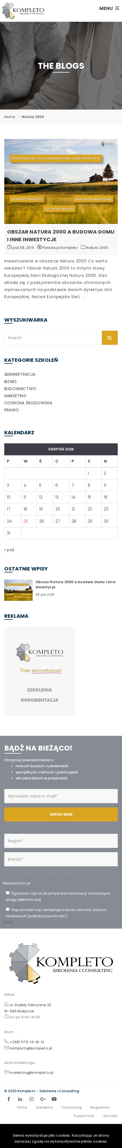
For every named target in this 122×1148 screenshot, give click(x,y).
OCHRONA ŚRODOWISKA (28, 403)
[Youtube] (54, 1098)
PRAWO (11, 410)
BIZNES (10, 381)
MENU (106, 8)
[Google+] (42, 1098)
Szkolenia (44, 1107)
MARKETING (15, 396)
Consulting (72, 1107)
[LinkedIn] (20, 1098)
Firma (22, 1107)
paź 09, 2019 (23, 247)
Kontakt (111, 1115)
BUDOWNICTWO (20, 389)
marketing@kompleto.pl (31, 1072)
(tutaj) (7, 922)
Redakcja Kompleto (60, 247)
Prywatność (84, 1115)
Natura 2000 (97, 247)
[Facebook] (8, 1098)
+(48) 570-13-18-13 (27, 1042)
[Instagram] (31, 1098)
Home (9, 116)
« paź (9, 550)
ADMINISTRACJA (19, 374)
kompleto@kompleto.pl (31, 1048)
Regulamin (100, 1107)
